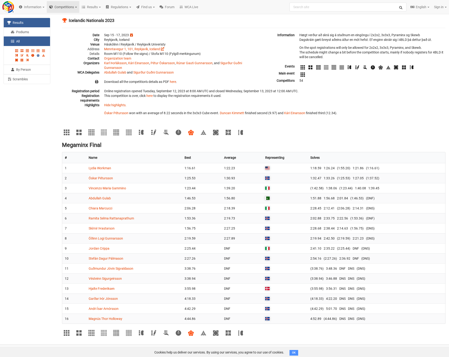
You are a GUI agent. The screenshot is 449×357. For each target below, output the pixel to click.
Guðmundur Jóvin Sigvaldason (111, 268)
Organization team (117, 58)
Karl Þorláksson (115, 63)
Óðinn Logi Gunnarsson (106, 238)
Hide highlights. (115, 105)
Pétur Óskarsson (163, 63)
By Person (23, 69)
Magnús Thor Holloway (105, 319)
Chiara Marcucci (100, 208)
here (173, 82)
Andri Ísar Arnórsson (104, 309)
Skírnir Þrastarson (102, 228)
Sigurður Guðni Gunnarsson (153, 72)
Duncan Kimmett (232, 113)
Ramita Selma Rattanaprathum (111, 218)
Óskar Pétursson (116, 113)
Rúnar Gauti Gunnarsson (194, 63)
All (17, 41)
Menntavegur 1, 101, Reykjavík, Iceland (132, 49)
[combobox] (348, 7)
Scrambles (20, 79)
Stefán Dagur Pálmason (106, 258)
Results (17, 23)
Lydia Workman (100, 168)
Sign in (439, 7)
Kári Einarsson (138, 63)
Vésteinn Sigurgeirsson (105, 278)
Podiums (22, 32)
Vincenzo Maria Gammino (107, 188)
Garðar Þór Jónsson (103, 298)
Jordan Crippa (99, 248)
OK (294, 352)
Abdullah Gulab (115, 72)
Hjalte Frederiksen (102, 288)
